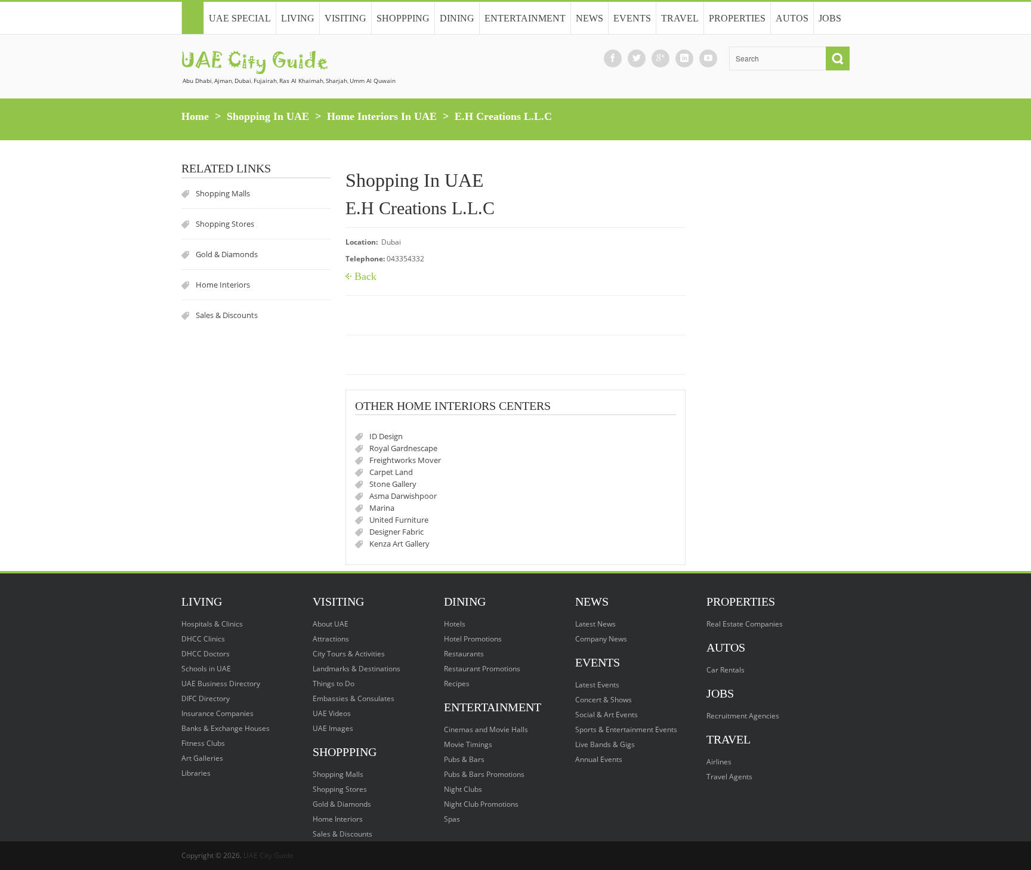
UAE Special (240, 18)
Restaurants (464, 654)
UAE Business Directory (220, 683)
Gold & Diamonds (227, 254)
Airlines (718, 762)
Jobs (830, 18)
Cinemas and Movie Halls (486, 729)
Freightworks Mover (405, 460)
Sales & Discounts (227, 315)
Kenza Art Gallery (399, 543)
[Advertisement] (775, 343)
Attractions (331, 639)
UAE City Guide (268, 855)
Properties (737, 18)
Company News (601, 639)
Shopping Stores (225, 223)
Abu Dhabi (197, 80)
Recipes (457, 683)
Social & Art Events (606, 714)
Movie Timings (468, 744)
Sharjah (336, 80)
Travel (680, 18)
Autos (792, 18)
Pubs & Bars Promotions (484, 774)
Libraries (196, 773)
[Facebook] (613, 58)
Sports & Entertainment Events (626, 729)
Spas (452, 819)
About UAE (330, 624)
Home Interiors (223, 284)
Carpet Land (391, 472)
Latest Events (597, 685)
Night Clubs (463, 789)
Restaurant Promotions (482, 669)
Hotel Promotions (473, 639)
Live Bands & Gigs (605, 744)
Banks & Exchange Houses (225, 728)
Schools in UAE (206, 669)
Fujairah (265, 80)
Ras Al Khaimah (301, 80)
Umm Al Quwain (373, 80)
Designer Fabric (396, 531)
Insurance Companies (217, 713)
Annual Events (598, 759)
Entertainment (525, 18)
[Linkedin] (684, 58)
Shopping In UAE (268, 116)
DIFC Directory (205, 698)
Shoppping (403, 18)
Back (365, 276)
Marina (381, 507)
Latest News (595, 624)
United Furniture (398, 519)
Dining (457, 18)
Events (632, 18)
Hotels (454, 624)
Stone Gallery (392, 484)
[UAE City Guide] (192, 18)
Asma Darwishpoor (403, 495)
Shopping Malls (223, 193)
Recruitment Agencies (742, 716)
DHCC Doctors (205, 654)
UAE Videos (332, 713)
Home (195, 116)
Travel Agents (729, 777)
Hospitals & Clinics (212, 624)
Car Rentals (725, 670)
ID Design (386, 436)
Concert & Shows (603, 700)
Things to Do (333, 683)
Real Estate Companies (744, 624)
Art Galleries (202, 758)
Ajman (223, 80)
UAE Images (333, 728)
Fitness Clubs (203, 743)
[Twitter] (636, 58)
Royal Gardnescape (403, 448)
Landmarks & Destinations (356, 669)
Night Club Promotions (481, 804)
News (589, 18)
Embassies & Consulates (353, 698)
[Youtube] (708, 58)
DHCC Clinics (203, 639)
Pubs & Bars (464, 759)
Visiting (345, 18)
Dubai (242, 80)
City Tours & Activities (349, 654)
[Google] (660, 58)
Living (297, 18)
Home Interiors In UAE (382, 116)
